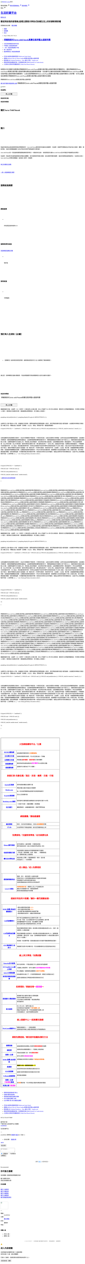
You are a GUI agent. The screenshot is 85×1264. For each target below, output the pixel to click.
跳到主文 (3, 17)
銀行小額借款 (5, 1193)
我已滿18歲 (4, 1260)
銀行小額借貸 (5, 1195)
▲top (2, 1142)
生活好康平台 (9, 12)
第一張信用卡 (8, 49)
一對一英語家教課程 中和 (11, 47)
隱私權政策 (52, 1241)
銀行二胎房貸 (5, 1189)
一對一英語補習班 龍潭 (7, 172)
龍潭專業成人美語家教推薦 (12, 51)
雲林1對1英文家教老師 (8, 478)
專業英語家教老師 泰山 (11, 1092)
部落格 (6, 30)
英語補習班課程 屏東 (7, 250)
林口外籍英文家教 (6, 164)
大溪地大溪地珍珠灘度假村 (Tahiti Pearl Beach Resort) (19, 64)
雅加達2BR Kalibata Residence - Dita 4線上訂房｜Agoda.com (21, 60)
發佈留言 (3, 1155)
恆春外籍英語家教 (9, 1094)
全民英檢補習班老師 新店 (11, 43)
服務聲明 (58, 1241)
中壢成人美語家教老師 (10, 45)
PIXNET (30, 1241)
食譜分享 (13, 1139)
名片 (5, 32)
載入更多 (3, 1145)
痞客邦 (13, 1135)
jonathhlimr (4, 1125)
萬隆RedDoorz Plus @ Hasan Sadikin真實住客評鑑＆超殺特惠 (21, 58)
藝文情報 (14, 25)
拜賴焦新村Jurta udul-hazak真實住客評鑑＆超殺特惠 (27, 40)
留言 (17, 1135)
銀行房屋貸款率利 (6, 1197)
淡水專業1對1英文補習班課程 (12, 1100)
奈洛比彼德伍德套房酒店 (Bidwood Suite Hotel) (17, 56)
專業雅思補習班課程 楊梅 (11, 1096)
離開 (9, 1260)
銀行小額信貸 (5, 1191)
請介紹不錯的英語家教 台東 (9, 83)
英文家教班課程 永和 (10, 1098)
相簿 (5, 29)
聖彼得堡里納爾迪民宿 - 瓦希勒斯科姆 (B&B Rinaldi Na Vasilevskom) (23, 62)
